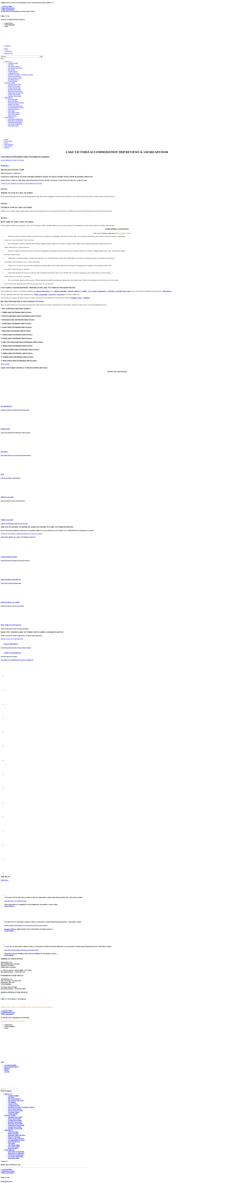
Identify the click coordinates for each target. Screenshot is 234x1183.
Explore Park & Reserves (15, 106)
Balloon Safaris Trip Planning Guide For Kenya (18, 353)
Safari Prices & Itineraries (15, 119)
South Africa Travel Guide (15, 93)
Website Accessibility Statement (47, 1059)
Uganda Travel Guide (14, 88)
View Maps (11, 111)
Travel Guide (8, 141)
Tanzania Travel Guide (14, 84)
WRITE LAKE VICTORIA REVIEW (12, 639)
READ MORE (5, 364)
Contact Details (12, 81)
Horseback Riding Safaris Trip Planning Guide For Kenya (21, 349)
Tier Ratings (11, 69)
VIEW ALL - (5, 880)
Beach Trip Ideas (13, 101)
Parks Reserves (8, 144)
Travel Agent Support (14, 76)
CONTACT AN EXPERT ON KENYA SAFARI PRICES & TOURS (21, 183)
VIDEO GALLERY (7, 520)
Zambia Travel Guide (14, 94)
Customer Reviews (13, 73)
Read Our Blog (12, 116)
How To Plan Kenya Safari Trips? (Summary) (16, 308)
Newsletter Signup (13, 79)
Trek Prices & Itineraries (15, 122)
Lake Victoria (8, 146)
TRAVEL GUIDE (9, 83)
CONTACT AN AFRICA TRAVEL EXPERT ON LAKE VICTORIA (21, 533)
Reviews (6, 147)
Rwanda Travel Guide (14, 89)
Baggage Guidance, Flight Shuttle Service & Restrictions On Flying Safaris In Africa (26, 925)
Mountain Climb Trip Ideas (16, 102)
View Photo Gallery (14, 112)
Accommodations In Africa (16, 107)
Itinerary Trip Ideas (13, 104)
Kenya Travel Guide (14, 86)
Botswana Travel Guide (15, 91)
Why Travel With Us (14, 66)
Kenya (6, 142)
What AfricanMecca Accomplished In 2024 (15, 901)
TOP (2, 1062)
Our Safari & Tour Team (15, 68)
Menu (2, 58)
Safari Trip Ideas (13, 99)
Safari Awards (8, 53)
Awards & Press (12, 71)
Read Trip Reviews (13, 109)
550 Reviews (8, 51)
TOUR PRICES (9, 117)
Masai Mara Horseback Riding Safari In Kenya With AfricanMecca (21, 950)
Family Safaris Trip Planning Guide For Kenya (16, 323)
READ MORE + (9, 906)
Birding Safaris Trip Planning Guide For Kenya (17, 345)
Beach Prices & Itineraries (15, 120)
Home (6, 49)
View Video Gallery (14, 114)
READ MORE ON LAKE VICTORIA (12, 160)
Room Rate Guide (13, 125)
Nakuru (94, 291)
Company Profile (13, 63)
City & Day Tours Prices (15, 124)
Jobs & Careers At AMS (15, 78)
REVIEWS (4, 452)
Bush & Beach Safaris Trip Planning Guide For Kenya (20, 360)
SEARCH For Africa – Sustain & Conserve (20, 74)
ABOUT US (8, 61)
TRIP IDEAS (8, 97)
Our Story (11, 65)
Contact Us (7, 46)
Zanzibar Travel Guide (14, 96)
